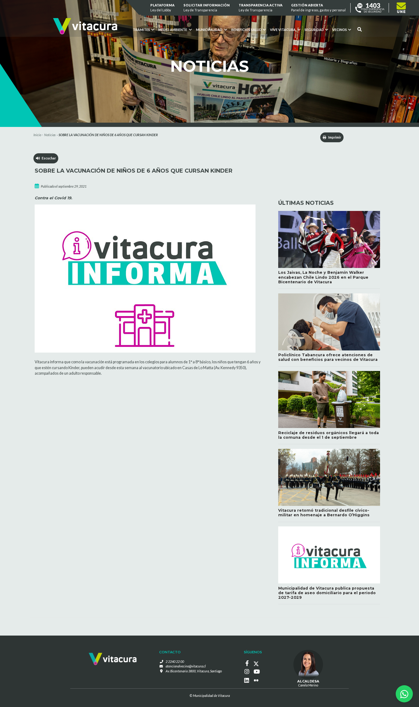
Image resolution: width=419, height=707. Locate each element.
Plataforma (163, 7)
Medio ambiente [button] (173, 30)
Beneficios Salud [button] (246, 30)
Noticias (50, 135)
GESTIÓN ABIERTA (318, 7)
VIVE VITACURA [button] (283, 30)
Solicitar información (206, 7)
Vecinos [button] (339, 30)
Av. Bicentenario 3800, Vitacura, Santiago (194, 671)
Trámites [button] (141, 30)
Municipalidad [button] (209, 30)
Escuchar (48, 158)
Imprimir (334, 137)
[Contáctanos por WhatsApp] (404, 693)
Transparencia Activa (261, 7)
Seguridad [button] (314, 30)
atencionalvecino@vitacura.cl (186, 666)
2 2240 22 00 (175, 661)
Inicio (37, 135)
